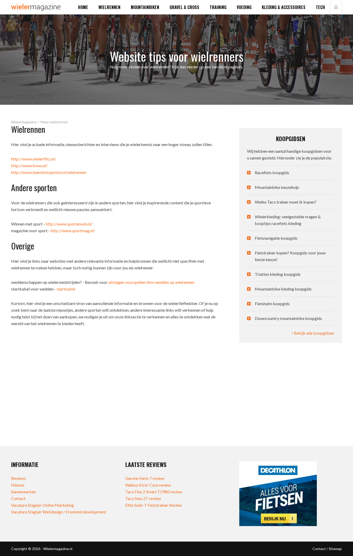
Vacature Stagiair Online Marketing (42, 505)
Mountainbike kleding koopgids (283, 288)
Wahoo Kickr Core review (148, 484)
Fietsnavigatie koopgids (276, 238)
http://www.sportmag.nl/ (73, 230)
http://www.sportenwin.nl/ (69, 223)
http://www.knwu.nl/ (29, 165)
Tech (320, 7)
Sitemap (335, 548)
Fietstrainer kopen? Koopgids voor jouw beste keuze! (290, 256)
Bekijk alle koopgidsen (313, 333)
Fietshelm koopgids (272, 303)
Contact (18, 498)
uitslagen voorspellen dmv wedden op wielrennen (151, 282)
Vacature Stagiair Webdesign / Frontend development (58, 511)
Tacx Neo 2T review (143, 498)
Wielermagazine (24, 122)
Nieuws (18, 484)
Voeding (244, 7)
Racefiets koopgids (272, 172)
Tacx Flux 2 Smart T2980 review (153, 491)
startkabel (66, 288)
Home (83, 7)
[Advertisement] (290, 394)
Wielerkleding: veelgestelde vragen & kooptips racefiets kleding (288, 220)
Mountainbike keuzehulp (277, 187)
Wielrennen (109, 7)
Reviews (18, 478)
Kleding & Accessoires (283, 7)
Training (218, 7)
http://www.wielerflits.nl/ (33, 158)
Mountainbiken (145, 7)
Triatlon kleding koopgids (278, 274)
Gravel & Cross (184, 7)
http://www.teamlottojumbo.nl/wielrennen (48, 172)
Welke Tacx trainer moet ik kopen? (285, 201)
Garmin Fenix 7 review (144, 478)
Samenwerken (23, 491)
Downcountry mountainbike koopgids (288, 318)
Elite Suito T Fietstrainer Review (153, 505)
